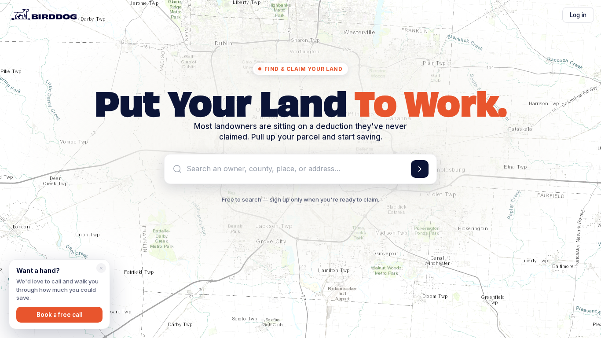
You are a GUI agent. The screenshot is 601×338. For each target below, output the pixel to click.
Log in (578, 14)
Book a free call (60, 314)
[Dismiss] (101, 268)
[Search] (420, 169)
